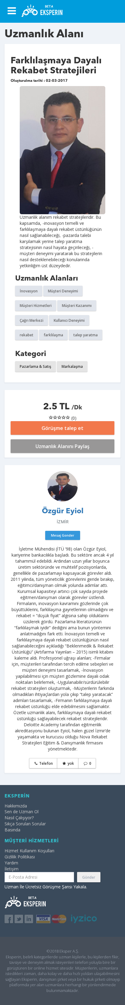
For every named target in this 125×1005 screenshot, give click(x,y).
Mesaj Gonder (62, 535)
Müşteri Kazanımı (77, 305)
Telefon (45, 763)
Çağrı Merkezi (31, 320)
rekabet (26, 335)
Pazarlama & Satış (35, 366)
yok (70, 763)
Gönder (88, 877)
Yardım (11, 863)
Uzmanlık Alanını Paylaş (62, 446)
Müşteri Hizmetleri (36, 305)
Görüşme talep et (62, 428)
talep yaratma (85, 335)
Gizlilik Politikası (20, 857)
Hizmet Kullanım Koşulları (29, 851)
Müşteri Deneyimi (63, 291)
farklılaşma (53, 335)
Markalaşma (72, 366)
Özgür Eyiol (62, 511)
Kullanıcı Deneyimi (69, 320)
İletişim (12, 869)
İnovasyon (29, 291)
